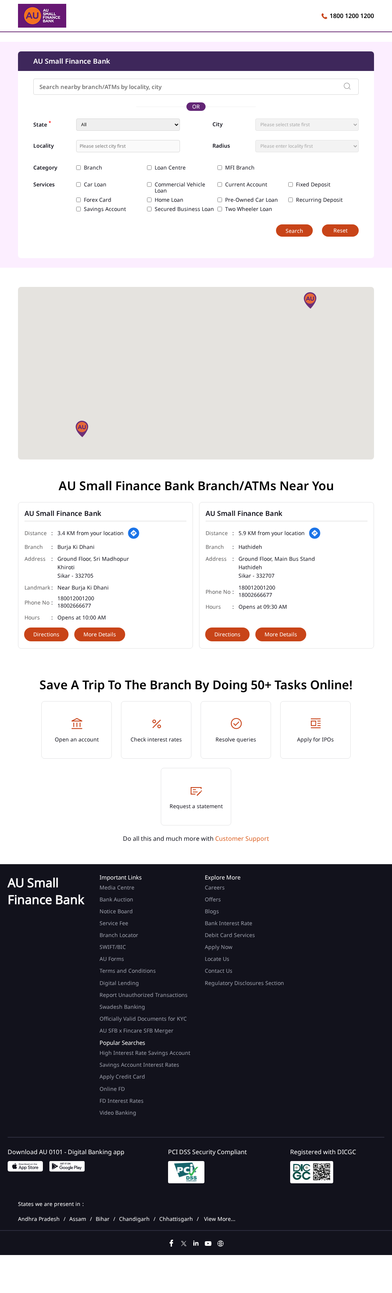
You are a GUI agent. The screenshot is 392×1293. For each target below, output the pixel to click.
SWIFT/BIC (113, 946)
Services (44, 184)
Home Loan (169, 200)
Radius (221, 146)
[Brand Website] (220, 1242)
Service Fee (114, 923)
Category (45, 168)
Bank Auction (116, 899)
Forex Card (97, 200)
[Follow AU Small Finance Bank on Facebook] (171, 1242)
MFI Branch (240, 168)
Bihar (102, 1219)
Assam (77, 1219)
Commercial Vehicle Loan (180, 187)
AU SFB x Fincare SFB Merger (136, 1030)
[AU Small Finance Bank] (42, 17)
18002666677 (74, 606)
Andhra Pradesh (39, 1219)
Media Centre (117, 887)
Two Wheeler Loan (248, 209)
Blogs (212, 911)
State (42, 124)
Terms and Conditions (128, 970)
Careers (215, 887)
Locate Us (217, 958)
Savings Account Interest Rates (139, 1064)
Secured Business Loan (184, 209)
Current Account (246, 184)
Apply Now (218, 946)
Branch (93, 168)
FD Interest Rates (122, 1100)
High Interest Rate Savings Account (145, 1052)
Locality (43, 146)
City (217, 124)
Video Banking (118, 1112)
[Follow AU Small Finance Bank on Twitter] (183, 1242)
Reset (340, 230)
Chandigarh (134, 1219)
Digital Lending (119, 983)
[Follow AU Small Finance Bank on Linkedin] (196, 1242)
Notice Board (116, 911)
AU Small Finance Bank (62, 513)
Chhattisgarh (176, 1219)
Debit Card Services (230, 935)
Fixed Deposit (313, 184)
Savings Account (105, 209)
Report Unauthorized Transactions (144, 994)
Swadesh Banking (122, 1006)
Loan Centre (170, 168)
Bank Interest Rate (228, 923)
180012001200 (75, 598)
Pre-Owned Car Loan (251, 200)
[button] (310, 300)
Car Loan (95, 184)
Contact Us (218, 970)
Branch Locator (119, 935)
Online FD (113, 1088)
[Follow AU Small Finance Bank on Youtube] (208, 1242)
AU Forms (112, 958)
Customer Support (242, 838)
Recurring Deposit (319, 200)
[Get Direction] (133, 533)
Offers (213, 899)
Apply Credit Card (123, 1076)
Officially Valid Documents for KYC (143, 1018)
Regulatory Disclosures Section (244, 983)
